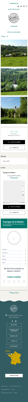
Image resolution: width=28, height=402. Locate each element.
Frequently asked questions (14, 330)
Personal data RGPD (5, 389)
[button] (26, 6)
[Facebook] (12, 321)
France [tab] (7, 351)
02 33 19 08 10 (15, 317)
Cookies (12, 389)
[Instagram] (15, 321)
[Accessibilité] (18, 6)
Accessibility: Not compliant (6, 392)
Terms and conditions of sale (15, 386)
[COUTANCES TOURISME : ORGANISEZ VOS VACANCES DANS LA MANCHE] (14, 18)
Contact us (14, 341)
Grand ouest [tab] (9, 353)
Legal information (4, 386)
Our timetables (14, 346)
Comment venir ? (14, 375)
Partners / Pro (14, 336)
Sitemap (15, 392)
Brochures (14, 325)
